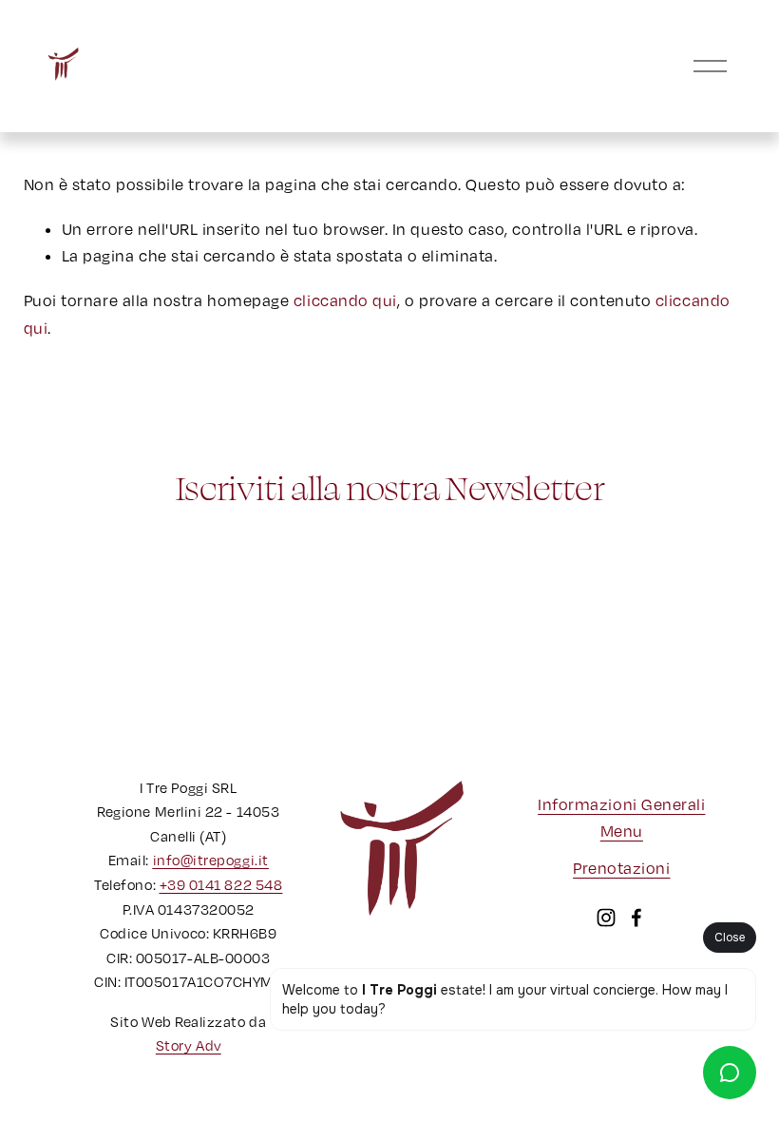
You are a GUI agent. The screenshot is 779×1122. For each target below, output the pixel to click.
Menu (621, 831)
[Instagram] (606, 917)
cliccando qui (345, 300)
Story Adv (188, 1045)
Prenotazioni (621, 868)
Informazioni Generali (621, 804)
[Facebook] (636, 917)
